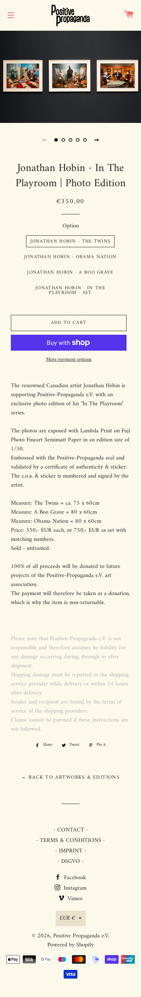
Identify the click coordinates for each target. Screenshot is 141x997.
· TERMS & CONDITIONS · (70, 840)
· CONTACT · (71, 830)
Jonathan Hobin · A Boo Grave (70, 272)
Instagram (74, 888)
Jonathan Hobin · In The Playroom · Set (70, 290)
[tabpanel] (70, 76)
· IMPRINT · (70, 851)
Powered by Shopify (70, 945)
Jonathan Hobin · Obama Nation (70, 257)
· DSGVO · (70, 861)
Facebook (74, 878)
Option (71, 226)
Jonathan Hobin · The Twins (70, 241)
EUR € (67, 918)
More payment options (68, 360)
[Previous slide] (44, 140)
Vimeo (74, 899)
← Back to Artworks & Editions (70, 777)
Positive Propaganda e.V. (81, 936)
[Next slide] (96, 140)
